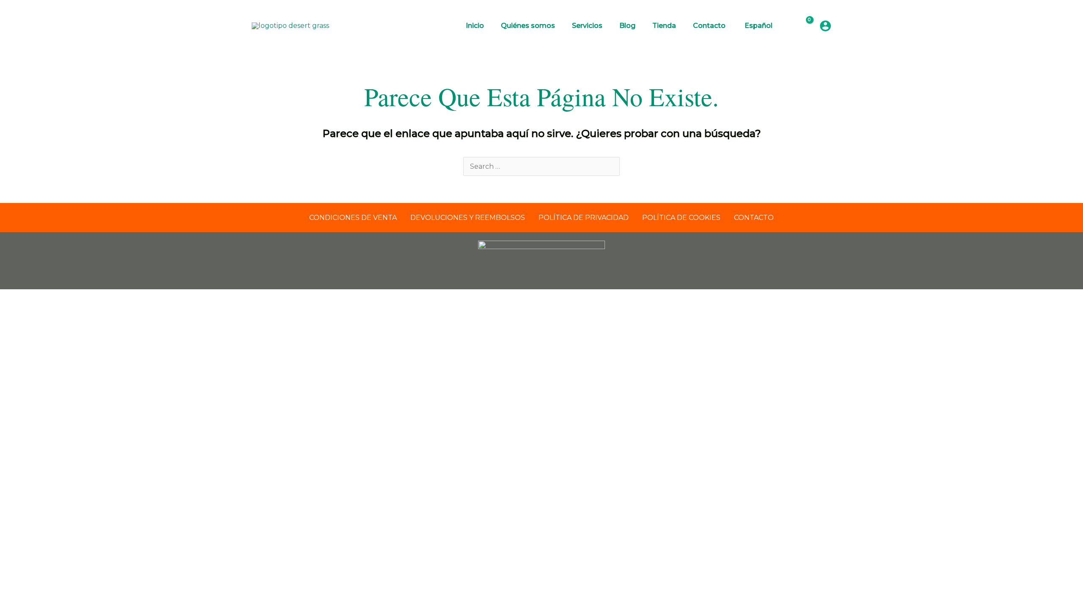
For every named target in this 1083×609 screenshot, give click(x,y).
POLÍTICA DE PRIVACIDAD (584, 218)
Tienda (664, 26)
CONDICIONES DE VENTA (353, 218)
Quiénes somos (528, 26)
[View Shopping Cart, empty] (804, 26)
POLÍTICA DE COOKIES (681, 218)
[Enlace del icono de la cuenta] (825, 26)
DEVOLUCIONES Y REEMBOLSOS (467, 218)
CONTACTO (754, 218)
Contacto (709, 26)
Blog (627, 26)
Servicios (587, 26)
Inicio (475, 26)
